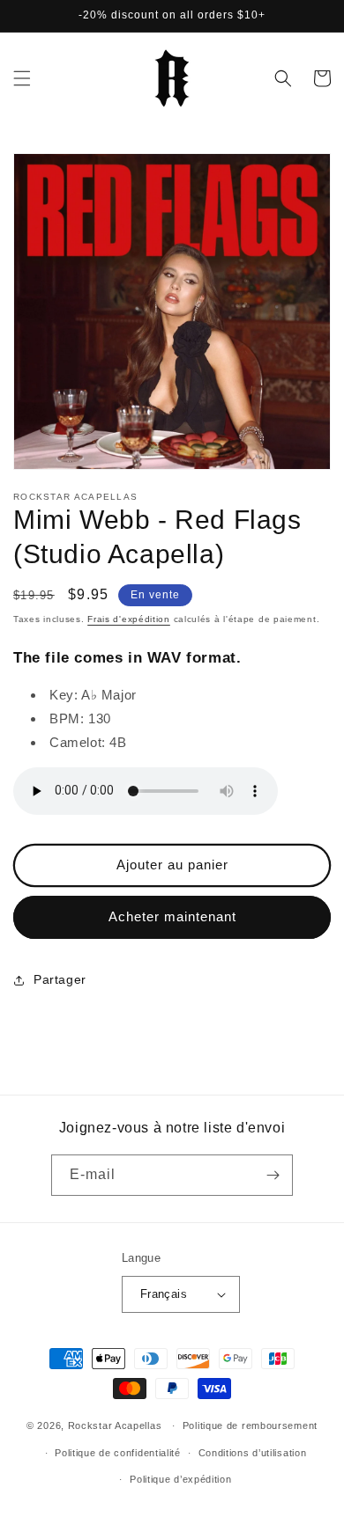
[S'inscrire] (272, 1175)
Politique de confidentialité (118, 1452)
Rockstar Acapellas (115, 1425)
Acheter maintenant (172, 916)
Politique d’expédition (180, 1479)
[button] (22, 78)
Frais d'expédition (128, 619)
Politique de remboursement (250, 1425)
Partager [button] (60, 979)
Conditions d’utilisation (252, 1452)
